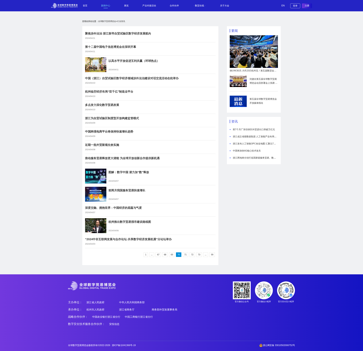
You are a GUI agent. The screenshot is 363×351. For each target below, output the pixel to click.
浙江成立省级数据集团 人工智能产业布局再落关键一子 (260, 136)
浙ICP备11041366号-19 (124, 345)
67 (158, 254)
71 (185, 254)
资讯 (234, 121)
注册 (307, 5)
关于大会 (224, 5)
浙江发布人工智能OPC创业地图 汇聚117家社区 (256, 143)
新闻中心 (105, 5)
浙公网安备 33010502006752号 (279, 345)
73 (199, 254)
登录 (295, 6)
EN (283, 5)
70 (179, 254)
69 (172, 254)
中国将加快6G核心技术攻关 (247, 150)
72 (192, 254)
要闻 (234, 31)
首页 (85, 5)
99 (212, 254)
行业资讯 (121, 21)
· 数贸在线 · (199, 5)
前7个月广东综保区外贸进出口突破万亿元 (254, 129)
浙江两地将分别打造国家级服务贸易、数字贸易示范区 (260, 158)
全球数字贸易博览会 (107, 21)
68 (165, 254)
